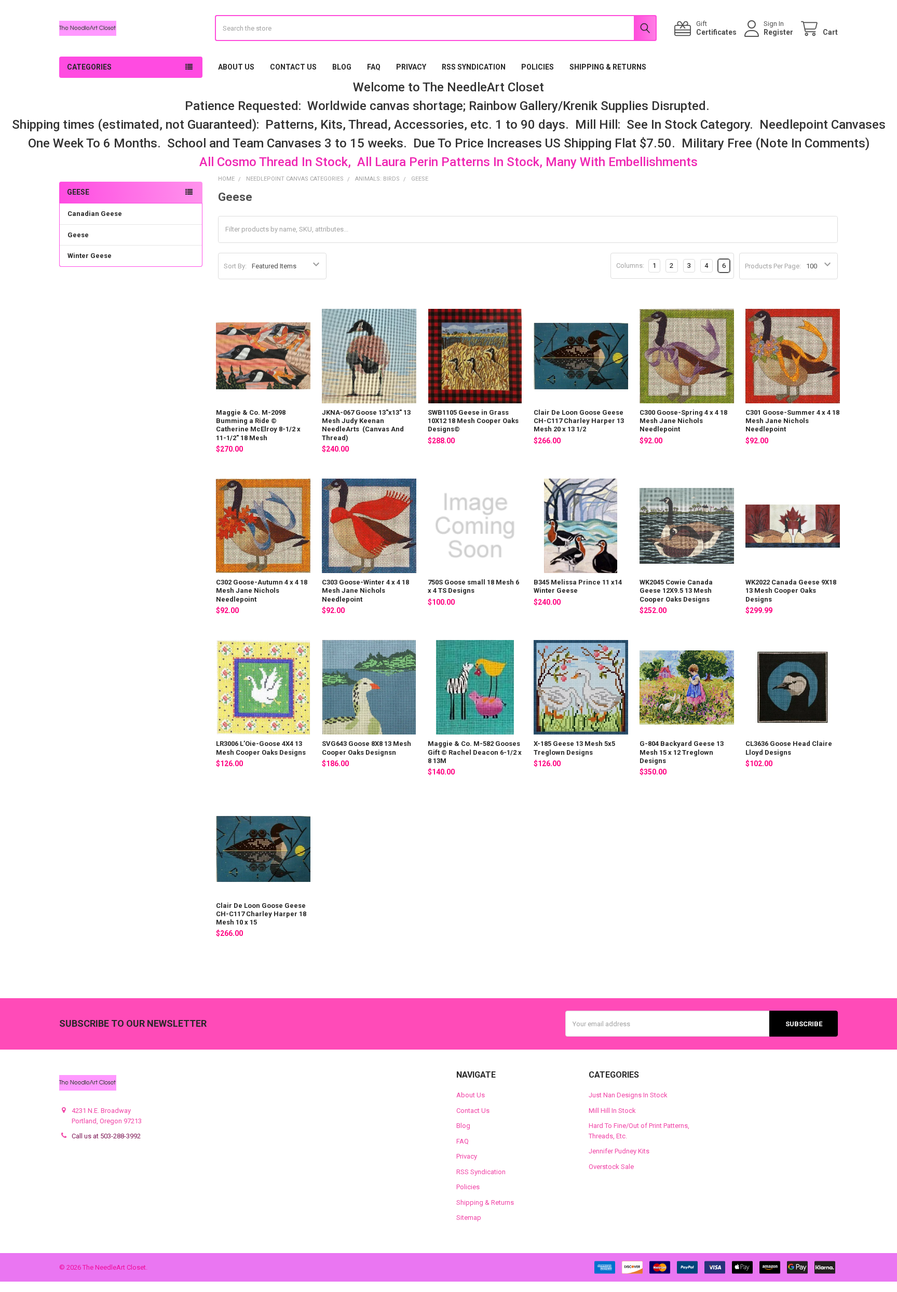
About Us (236, 67)
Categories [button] (89, 67)
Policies (537, 67)
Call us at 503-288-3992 (106, 1136)
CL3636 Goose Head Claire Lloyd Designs (788, 748)
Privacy (411, 67)
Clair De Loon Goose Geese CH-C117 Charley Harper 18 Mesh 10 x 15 (261, 914)
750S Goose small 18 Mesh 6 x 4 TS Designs (473, 586)
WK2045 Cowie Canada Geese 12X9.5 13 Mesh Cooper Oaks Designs (676, 590)
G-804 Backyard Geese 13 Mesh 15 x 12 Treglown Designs (682, 752)
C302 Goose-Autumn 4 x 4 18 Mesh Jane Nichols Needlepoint (261, 590)
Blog (341, 67)
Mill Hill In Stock (612, 1110)
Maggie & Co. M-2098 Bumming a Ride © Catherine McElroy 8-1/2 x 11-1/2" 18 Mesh (258, 425)
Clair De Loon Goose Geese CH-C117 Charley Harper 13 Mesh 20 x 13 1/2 (579, 421)
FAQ (373, 67)
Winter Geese (89, 256)
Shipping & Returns (607, 67)
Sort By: (235, 266)
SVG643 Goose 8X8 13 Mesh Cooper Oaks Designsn (366, 748)
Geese (78, 235)
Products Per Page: (773, 266)
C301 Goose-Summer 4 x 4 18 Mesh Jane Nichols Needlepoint (792, 421)
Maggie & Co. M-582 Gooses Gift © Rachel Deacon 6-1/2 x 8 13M (475, 752)
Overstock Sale (611, 1167)
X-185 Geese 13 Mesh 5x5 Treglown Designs (574, 748)
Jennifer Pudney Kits (619, 1151)
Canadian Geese (94, 213)
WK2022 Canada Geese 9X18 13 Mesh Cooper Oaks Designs (790, 590)
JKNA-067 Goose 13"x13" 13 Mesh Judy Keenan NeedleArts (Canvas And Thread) (366, 425)
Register (778, 32)
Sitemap (468, 1217)
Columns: (630, 265)
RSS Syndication (474, 67)
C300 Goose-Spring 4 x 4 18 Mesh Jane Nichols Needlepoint (683, 421)
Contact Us (293, 67)
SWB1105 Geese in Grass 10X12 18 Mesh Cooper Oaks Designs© (473, 421)
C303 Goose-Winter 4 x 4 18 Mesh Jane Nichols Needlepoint (365, 590)
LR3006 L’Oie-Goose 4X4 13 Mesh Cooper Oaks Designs (261, 748)
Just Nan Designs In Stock (628, 1095)
